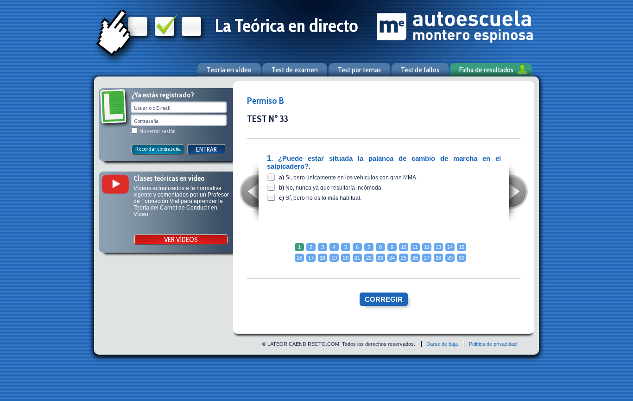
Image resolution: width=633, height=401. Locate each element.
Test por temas (359, 69)
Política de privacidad (493, 344)
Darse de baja (442, 344)
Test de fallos (420, 69)
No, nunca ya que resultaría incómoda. (334, 188)
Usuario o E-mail (152, 107)
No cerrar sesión (157, 130)
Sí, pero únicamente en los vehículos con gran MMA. (351, 177)
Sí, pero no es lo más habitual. (323, 198)
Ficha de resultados (486, 69)
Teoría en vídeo (229, 69)
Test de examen (295, 69)
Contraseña (146, 120)
